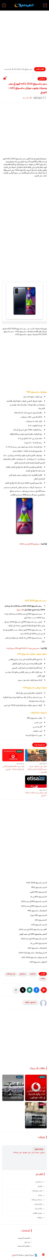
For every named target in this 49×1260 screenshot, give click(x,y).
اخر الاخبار (42, 79)
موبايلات (42, 978)
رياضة (40, 1195)
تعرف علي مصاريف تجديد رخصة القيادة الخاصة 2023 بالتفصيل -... (37, 769)
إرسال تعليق (39, 1149)
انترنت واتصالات (10, 974)
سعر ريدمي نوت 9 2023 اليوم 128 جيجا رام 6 (23, 648)
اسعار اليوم (23, 974)
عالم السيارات (38, 1204)
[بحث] (4, 5)
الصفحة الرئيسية (24, 1238)
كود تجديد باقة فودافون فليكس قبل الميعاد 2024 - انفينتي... (13, 768)
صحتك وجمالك (37, 1199)
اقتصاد (40, 1186)
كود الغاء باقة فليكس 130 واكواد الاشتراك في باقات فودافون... (36, 1094)
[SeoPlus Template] (35, 1255)
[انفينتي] (24, 5)
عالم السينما (39, 1208)
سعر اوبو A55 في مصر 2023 (29, 544)
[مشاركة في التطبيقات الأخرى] (16, 990)
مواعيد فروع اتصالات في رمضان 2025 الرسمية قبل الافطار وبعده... (36, 1120)
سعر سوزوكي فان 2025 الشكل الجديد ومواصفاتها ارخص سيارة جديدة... (17, 69)
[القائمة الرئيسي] (45, 5)
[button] (36, 990)
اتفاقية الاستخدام (24, 1246)
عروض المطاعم (38, 1213)
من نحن (27, 1242)
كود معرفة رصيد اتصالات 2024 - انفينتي (36, 794)
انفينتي (14, 1255)
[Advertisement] (24, 39)
